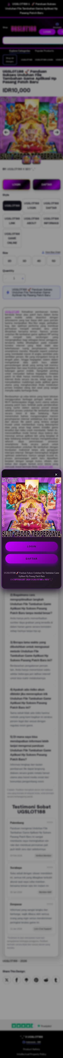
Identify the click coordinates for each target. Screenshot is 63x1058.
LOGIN (31, 546)
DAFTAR (31, 558)
